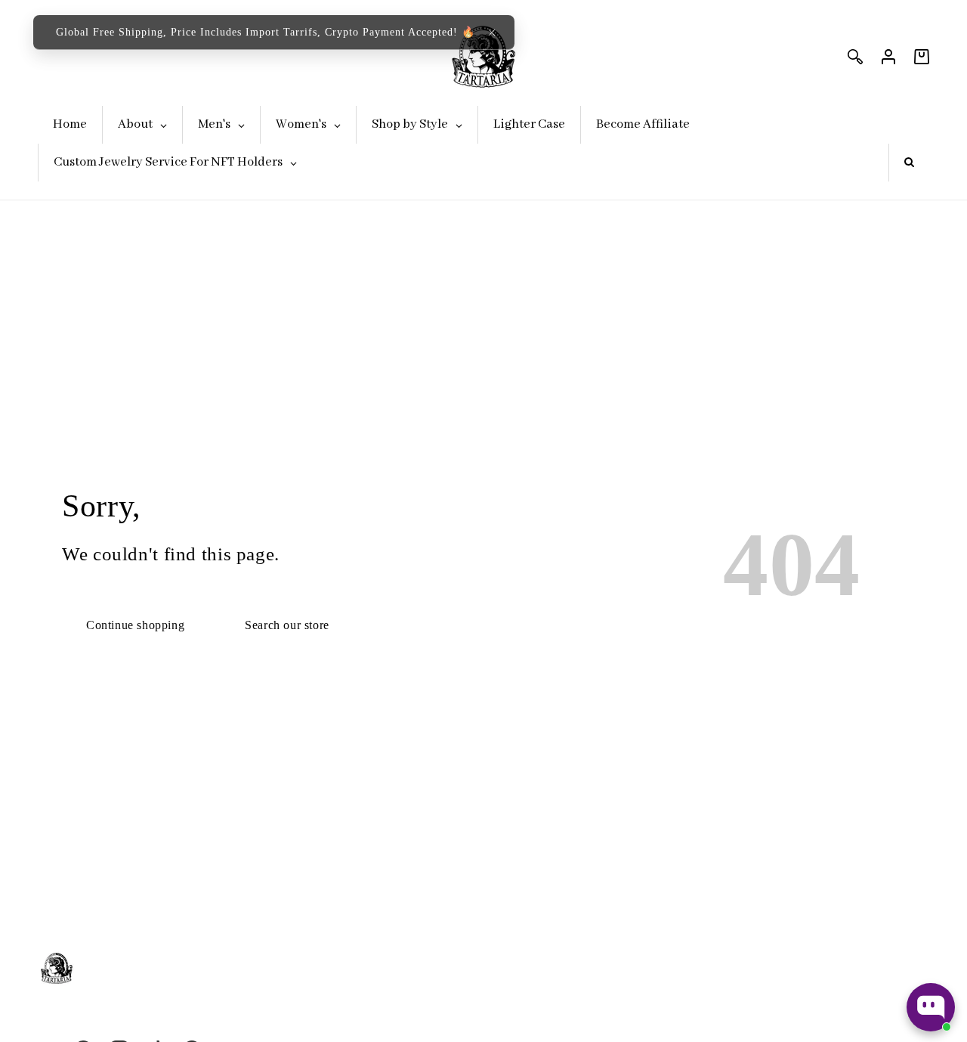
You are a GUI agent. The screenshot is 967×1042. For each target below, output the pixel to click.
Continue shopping (135, 625)
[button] (491, 32)
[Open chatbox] (931, 1007)
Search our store (287, 625)
